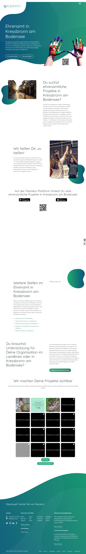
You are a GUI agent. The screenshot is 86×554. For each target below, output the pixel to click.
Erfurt (30, 517)
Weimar (48, 519)
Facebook (16, 523)
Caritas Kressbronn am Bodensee (24, 331)
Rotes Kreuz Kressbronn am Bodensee (25, 321)
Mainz (30, 520)
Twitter (7, 523)
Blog (40, 551)
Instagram (10, 523)
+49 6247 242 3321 (14, 516)
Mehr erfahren (58, 526)
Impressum (69, 551)
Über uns (45, 551)
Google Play (24, 199)
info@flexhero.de (13, 518)
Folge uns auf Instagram (45, 463)
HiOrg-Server (24, 532)
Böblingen (48, 517)
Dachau (23, 520)
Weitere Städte (25, 524)
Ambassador (52, 551)
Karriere (58, 551)
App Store (61, 199)
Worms (48, 520)
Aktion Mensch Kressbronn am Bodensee (26, 323)
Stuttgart (39, 520)
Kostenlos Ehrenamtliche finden (60, 370)
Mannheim (40, 517)
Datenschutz (77, 551)
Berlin (22, 517)
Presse (63, 551)
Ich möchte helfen (12, 56)
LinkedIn (13, 523)
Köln (30, 519)
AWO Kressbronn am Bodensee (24, 318)
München (39, 519)
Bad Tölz (23, 519)
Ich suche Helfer (27, 56)
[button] (23, 405)
